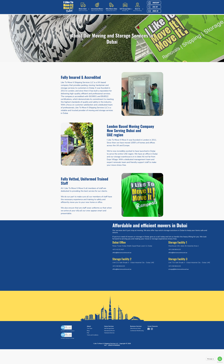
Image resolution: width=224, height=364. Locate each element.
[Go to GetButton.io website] (220, 362)
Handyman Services (109, 333)
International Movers (109, 330)
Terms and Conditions (92, 335)
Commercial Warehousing (137, 330)
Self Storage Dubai (109, 328)
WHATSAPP (155, 3)
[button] (83, 7)
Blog (88, 330)
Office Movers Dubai (135, 328)
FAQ (88, 333)
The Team (89, 328)
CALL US (155, 7)
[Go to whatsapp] (220, 359)
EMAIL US (155, 11)
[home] (68, 7)
